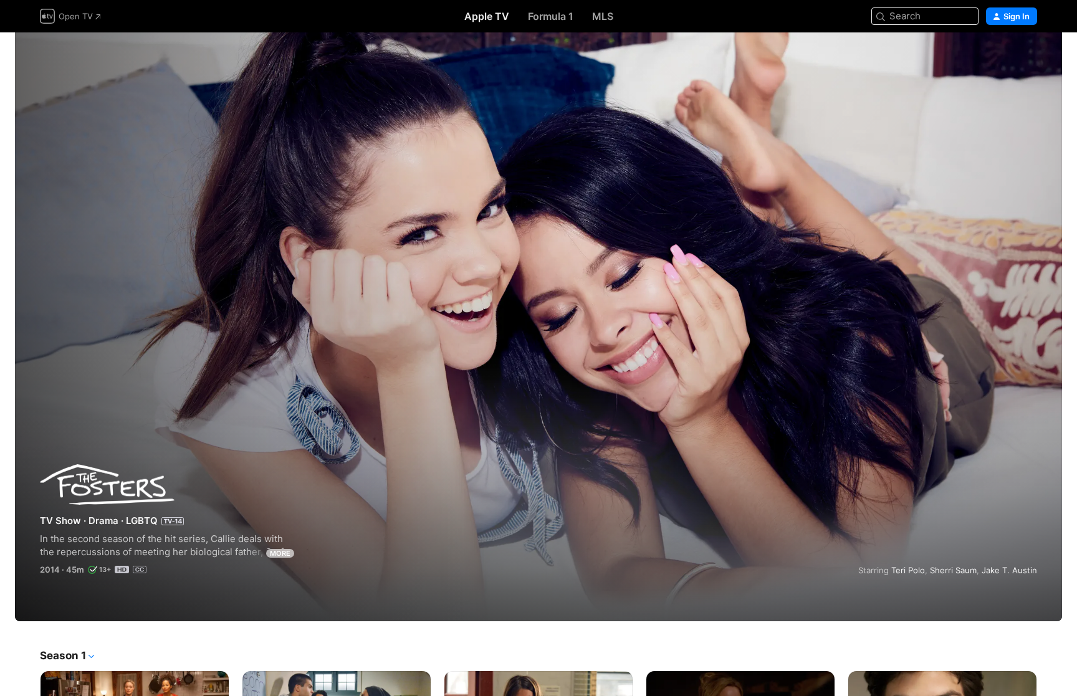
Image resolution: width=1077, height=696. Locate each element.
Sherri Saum (953, 570)
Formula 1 (550, 16)
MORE (280, 553)
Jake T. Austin (1009, 570)
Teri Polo (908, 570)
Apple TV (486, 16)
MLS (602, 16)
